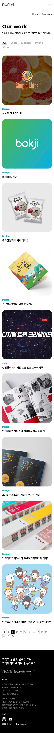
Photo (39, 42)
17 (38, 632)
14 (25, 632)
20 (4, 636)
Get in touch (13, 671)
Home (35, 14)
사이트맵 (50, 4)
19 (46, 632)
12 (17, 632)
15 (29, 632)
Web (14, 42)
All (4, 42)
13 (21, 632)
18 (42, 632)
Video (7, 47)
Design (26, 42)
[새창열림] (4, 719)
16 (34, 632)
